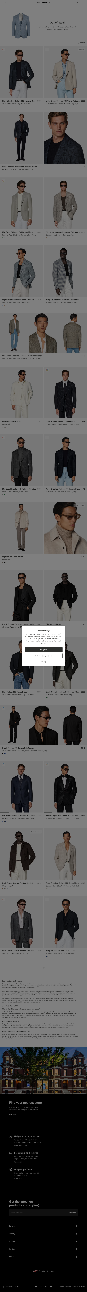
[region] (43, 646)
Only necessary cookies (43, 656)
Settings (43, 662)
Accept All (43, 650)
